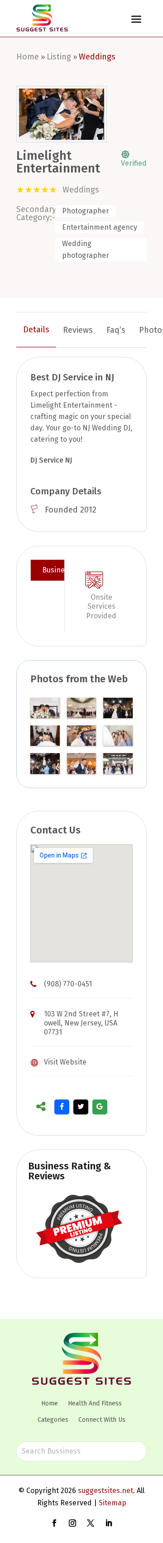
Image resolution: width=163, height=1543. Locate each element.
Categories (53, 1420)
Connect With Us (101, 1420)
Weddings (97, 57)
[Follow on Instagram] (72, 1523)
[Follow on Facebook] (54, 1523)
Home (27, 57)
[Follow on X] (90, 1523)
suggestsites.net (105, 1490)
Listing (59, 57)
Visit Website (65, 1062)
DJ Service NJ (51, 460)
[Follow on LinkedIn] (108, 1523)
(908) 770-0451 (68, 984)
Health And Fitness (95, 1403)
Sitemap (112, 1503)
